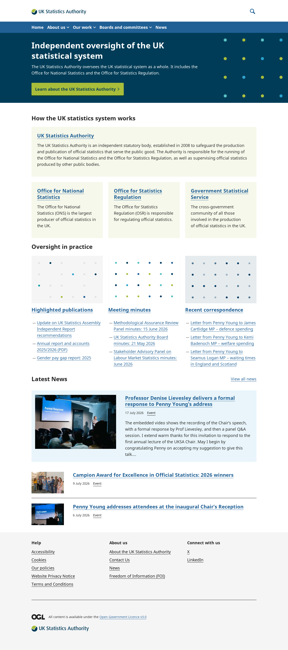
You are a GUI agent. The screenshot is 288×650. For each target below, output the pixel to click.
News (161, 27)
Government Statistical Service (219, 193)
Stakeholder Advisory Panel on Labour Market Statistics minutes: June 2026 (145, 358)
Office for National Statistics (60, 193)
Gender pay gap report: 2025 (64, 357)
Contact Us (119, 559)
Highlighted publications (62, 309)
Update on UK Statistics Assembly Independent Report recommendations (69, 329)
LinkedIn (195, 559)
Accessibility (43, 551)
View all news (243, 379)
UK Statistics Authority (65, 135)
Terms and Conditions (52, 584)
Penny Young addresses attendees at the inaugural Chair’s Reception (158, 506)
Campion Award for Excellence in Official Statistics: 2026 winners (153, 474)
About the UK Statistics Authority (140, 551)
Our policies (43, 568)
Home (38, 27)
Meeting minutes (129, 309)
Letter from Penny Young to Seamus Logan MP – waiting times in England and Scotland (223, 358)
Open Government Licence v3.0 (122, 617)
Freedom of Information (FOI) (137, 576)
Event (151, 413)
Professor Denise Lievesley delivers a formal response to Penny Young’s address (180, 400)
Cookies (39, 559)
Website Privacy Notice (53, 576)
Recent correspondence (214, 309)
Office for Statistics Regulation (138, 193)
